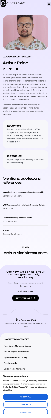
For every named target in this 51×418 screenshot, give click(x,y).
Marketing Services (16, 339)
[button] (49, 4)
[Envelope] (17, 69)
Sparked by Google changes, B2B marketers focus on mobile (23, 192)
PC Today (6, 230)
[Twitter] (10, 69)
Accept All (25, 397)
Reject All (25, 412)
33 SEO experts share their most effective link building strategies (24, 205)
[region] (25, 395)
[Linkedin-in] (4, 69)
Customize (25, 404)
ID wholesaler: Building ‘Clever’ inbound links (17, 218)
